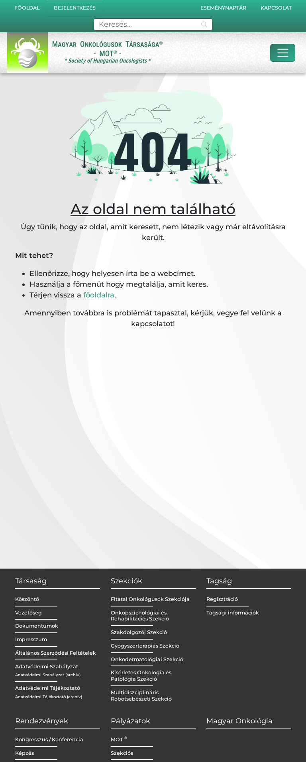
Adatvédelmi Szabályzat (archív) (47, 674)
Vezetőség (28, 613)
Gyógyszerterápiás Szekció (145, 646)
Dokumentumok (36, 626)
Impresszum (31, 639)
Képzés (24, 753)
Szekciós (122, 753)
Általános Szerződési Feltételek (55, 653)
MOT (119, 739)
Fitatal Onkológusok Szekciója (150, 599)
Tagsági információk (232, 613)
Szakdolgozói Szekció (139, 632)
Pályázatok (130, 721)
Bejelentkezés (75, 8)
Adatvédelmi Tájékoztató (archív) (48, 696)
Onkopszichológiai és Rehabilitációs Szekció (140, 616)
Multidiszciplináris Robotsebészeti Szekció (141, 695)
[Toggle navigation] (282, 53)
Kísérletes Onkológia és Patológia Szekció (141, 675)
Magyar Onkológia (239, 721)
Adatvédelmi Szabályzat (46, 666)
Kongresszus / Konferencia (49, 739)
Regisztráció (222, 599)
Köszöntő (27, 599)
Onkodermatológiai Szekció (147, 659)
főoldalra (98, 295)
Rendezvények (41, 721)
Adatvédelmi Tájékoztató (47, 688)
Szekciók (126, 581)
